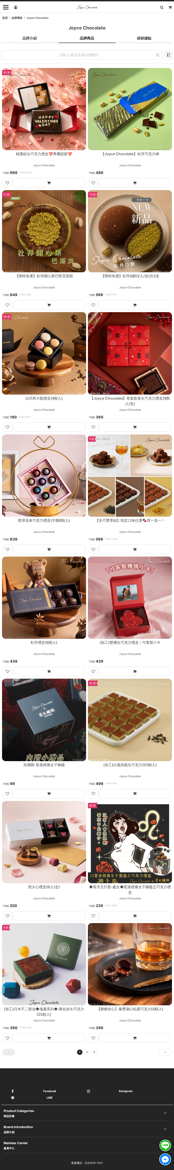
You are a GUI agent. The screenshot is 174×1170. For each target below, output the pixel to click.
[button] (8, 1052)
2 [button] (87, 1052)
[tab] (29, 38)
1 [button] (79, 1052)
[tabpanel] (87, 555)
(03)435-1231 (94, 1163)
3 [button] (94, 1052)
